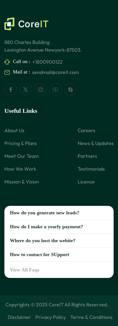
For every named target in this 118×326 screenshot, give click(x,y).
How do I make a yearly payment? (46, 226)
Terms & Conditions (91, 317)
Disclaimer (19, 317)
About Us (14, 130)
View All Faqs (24, 269)
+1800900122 (47, 62)
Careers (86, 130)
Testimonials (91, 169)
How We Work (20, 169)
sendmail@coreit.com (55, 72)
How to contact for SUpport (39, 254)
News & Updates (96, 143)
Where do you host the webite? (42, 240)
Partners (87, 156)
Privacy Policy (50, 317)
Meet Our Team (21, 156)
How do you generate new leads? (44, 212)
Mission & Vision (21, 182)
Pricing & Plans (20, 143)
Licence (86, 182)
